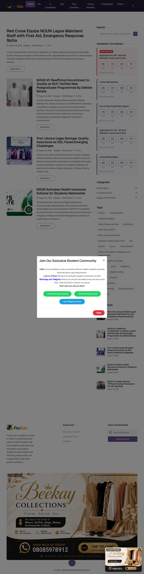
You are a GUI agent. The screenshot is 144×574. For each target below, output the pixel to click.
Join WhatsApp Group (87, 294)
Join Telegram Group (72, 301)
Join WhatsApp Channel (57, 294)
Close (98, 313)
